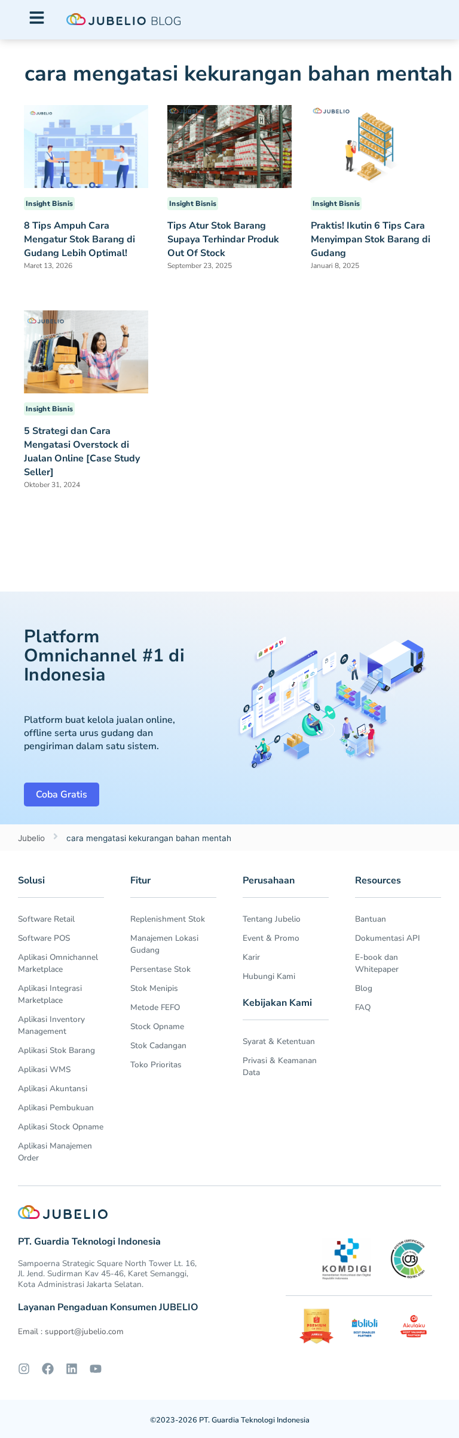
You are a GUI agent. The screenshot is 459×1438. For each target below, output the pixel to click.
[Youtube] (96, 1369)
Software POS (44, 938)
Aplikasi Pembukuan (56, 1107)
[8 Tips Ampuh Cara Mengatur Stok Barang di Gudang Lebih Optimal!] (86, 146)
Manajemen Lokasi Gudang (164, 944)
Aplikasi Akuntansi (52, 1088)
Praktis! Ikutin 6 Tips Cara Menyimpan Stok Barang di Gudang (370, 239)
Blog (363, 988)
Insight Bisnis (49, 203)
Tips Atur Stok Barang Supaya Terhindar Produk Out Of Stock (223, 239)
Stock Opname (157, 1026)
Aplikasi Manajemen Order (55, 1151)
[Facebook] (48, 1369)
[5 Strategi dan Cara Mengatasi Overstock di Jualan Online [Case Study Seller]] (86, 351)
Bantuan (370, 919)
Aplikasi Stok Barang (56, 1050)
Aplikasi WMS (44, 1069)
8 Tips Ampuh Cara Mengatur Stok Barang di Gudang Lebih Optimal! (79, 239)
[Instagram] (24, 1369)
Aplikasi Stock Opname (60, 1126)
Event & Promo (271, 938)
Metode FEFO (155, 1007)
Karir (251, 957)
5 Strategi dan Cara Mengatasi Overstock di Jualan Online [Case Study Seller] (82, 451)
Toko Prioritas (156, 1064)
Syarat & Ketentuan (279, 1041)
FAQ (363, 1007)
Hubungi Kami (269, 976)
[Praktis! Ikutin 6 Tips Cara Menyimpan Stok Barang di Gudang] (373, 146)
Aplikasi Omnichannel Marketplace (58, 963)
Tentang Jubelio (272, 919)
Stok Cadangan (158, 1045)
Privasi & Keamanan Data (280, 1066)
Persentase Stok (160, 969)
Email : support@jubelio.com (71, 1331)
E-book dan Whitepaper (377, 963)
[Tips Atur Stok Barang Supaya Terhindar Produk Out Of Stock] (229, 146)
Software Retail (46, 919)
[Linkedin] (72, 1369)
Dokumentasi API (387, 938)
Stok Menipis (154, 988)
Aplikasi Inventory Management (51, 1025)
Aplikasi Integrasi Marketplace (50, 994)
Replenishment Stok (167, 919)
